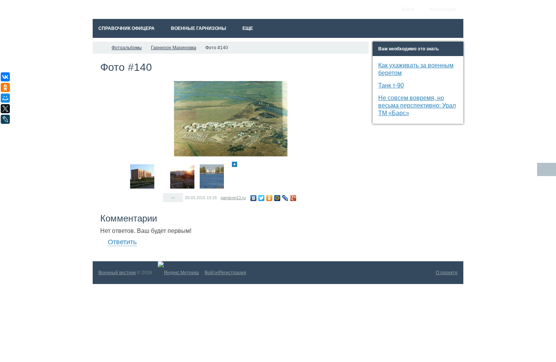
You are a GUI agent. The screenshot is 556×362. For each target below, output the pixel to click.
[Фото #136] (165, 164)
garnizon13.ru (233, 197)
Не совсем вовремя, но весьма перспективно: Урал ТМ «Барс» (417, 105)
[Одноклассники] (269, 198)
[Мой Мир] (277, 198)
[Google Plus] (293, 198)
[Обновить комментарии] (546, 169)
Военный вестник (117, 272)
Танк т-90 (391, 85)
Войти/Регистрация (225, 272)
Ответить (122, 242)
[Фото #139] (229, 164)
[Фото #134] (142, 176)
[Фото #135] (159, 164)
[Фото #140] (234, 164)
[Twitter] (262, 198)
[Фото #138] (212, 176)
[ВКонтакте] (254, 198)
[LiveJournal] (285, 198)
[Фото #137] (182, 176)
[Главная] (99, 48)
